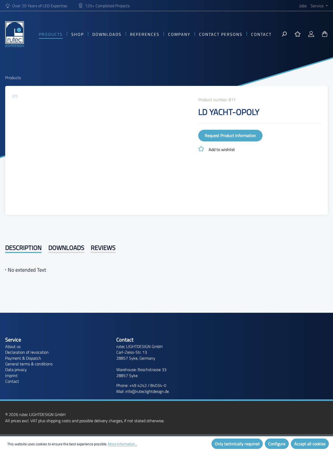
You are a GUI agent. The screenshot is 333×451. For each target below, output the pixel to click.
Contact (12, 381)
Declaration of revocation (27, 352)
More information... (122, 444)
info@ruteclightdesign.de (147, 391)
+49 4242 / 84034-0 (147, 385)
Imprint (11, 375)
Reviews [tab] (103, 247)
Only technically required (237, 444)
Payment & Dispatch (23, 358)
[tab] (23, 248)
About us (13, 346)
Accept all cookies (309, 444)
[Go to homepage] (14, 34)
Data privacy (16, 369)
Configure (276, 444)
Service (13, 340)
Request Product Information (230, 135)
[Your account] (311, 34)
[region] (100, 148)
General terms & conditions (29, 364)
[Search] (284, 34)
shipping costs (58, 421)
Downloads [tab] (66, 247)
